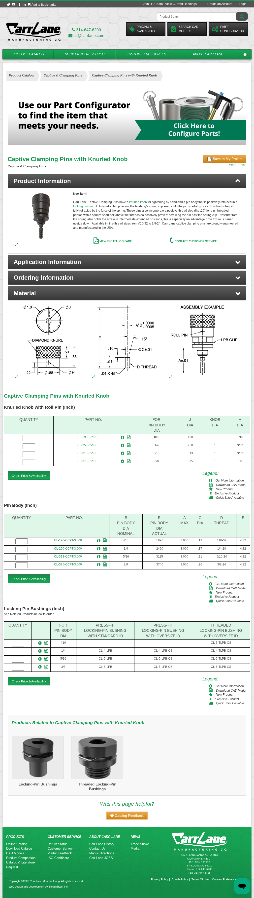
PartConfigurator (232, 29)
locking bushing (84, 206)
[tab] (127, 181)
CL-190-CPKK (87, 437)
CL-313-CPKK (87, 453)
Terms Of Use (200, 879)
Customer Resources (146, 54)
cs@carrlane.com (88, 36)
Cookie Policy (180, 879)
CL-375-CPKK (87, 461)
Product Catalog (28, 54)
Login (243, 4)
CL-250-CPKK (87, 445)
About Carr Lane (208, 54)
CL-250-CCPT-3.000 (68, 548)
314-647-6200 (88, 30)
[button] (127, 262)
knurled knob (138, 202)
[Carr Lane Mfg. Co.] (33, 31)
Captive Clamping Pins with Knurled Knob (56, 396)
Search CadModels (188, 29)
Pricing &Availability (146, 29)
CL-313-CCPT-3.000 (68, 556)
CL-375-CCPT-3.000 (68, 564)
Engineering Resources (84, 54)
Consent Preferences (225, 879)
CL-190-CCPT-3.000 (68, 540)
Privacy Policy (159, 879)
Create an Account (219, 4)
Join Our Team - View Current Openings (170, 4)
